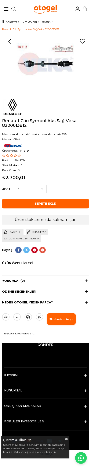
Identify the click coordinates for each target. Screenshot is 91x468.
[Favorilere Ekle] (82, 41)
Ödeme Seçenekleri (19, 291)
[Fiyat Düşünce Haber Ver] (17, 317)
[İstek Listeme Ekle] (6, 317)
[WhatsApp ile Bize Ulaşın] (81, 458)
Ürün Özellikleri (17, 263)
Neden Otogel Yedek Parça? (27, 302)
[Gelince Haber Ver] (39, 317)
